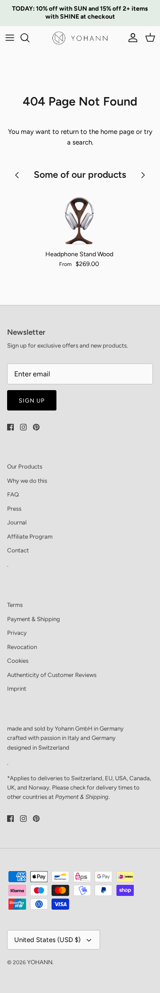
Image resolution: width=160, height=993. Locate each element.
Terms (15, 604)
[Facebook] (10, 427)
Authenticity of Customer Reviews (51, 674)
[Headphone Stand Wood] (79, 217)
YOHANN (39, 962)
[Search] (29, 37)
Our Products (24, 466)
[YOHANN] (80, 38)
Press (14, 508)
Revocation (22, 646)
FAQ (13, 494)
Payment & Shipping (33, 618)
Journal (17, 522)
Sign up (32, 400)
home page (117, 132)
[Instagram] (23, 427)
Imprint (16, 688)
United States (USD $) (47, 940)
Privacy (17, 632)
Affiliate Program (29, 536)
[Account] (130, 37)
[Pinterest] (36, 427)
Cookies (17, 660)
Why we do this (27, 480)
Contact (18, 550)
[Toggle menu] (10, 37)
